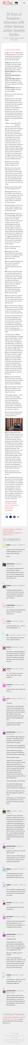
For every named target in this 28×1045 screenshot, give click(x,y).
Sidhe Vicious (10, 564)
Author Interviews (19, 38)
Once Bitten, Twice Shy (11, 503)
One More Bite (8, 510)
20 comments (14, 40)
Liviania (8, 975)
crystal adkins (10, 605)
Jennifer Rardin (12, 52)
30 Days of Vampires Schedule (13, 49)
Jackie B (8, 647)
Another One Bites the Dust (12, 505)
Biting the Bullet (9, 507)
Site (16, 1037)
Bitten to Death (9, 508)
